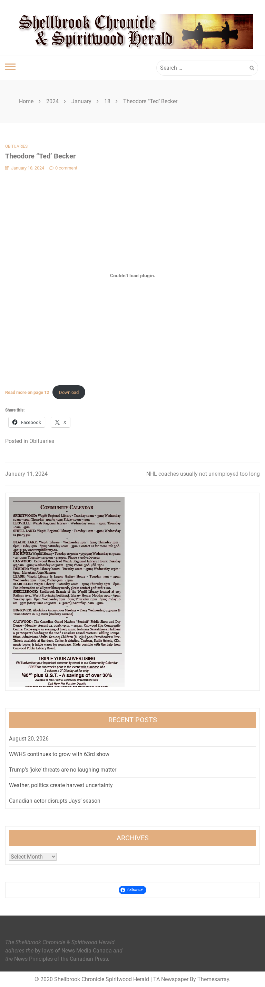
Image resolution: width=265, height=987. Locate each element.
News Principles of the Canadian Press (61, 959)
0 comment (66, 168)
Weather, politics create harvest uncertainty (61, 785)
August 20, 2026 (29, 738)
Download (69, 392)
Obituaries (16, 146)
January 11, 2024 (26, 474)
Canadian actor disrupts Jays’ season (54, 800)
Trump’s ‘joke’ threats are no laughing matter (62, 769)
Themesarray (213, 979)
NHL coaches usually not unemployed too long (203, 474)
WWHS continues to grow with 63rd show (59, 754)
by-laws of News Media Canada (73, 950)
